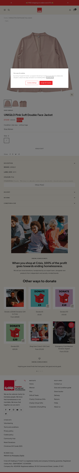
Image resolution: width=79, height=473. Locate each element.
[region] (39, 78)
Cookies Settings (32, 82)
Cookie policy (50, 77)
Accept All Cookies (46, 82)
